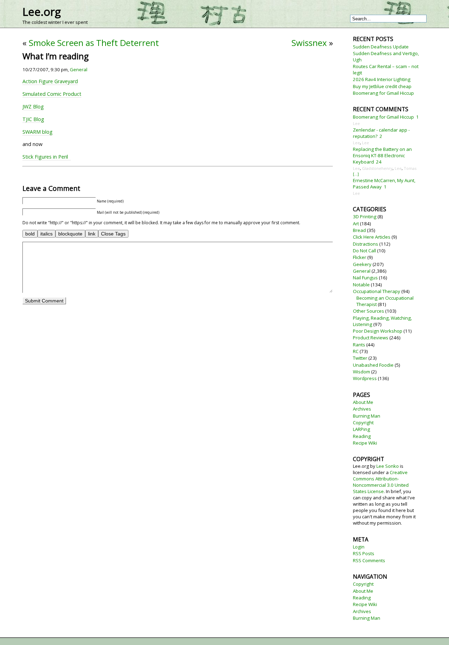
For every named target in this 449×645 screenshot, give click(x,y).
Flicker (359, 257)
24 (379, 162)
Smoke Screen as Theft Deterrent (94, 42)
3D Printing (364, 216)
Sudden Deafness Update (381, 47)
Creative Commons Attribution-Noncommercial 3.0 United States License (381, 481)
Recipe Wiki (365, 443)
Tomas (410, 168)
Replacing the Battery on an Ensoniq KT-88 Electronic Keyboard (382, 155)
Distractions (365, 244)
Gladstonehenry (377, 168)
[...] (356, 174)
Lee (356, 123)
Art (356, 223)
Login (358, 547)
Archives (362, 409)
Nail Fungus (365, 277)
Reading (362, 436)
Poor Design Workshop (377, 331)
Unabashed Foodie (373, 365)
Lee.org (41, 11)
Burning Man (366, 416)
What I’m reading (55, 56)
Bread (359, 230)
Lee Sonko (387, 466)
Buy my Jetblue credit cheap (382, 86)
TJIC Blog (33, 119)
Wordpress (365, 378)
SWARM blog (37, 131)
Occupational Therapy (376, 291)
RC (355, 351)
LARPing (361, 429)
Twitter (360, 358)
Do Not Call (364, 250)
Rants (359, 344)
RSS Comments (369, 560)
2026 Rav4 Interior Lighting (381, 79)
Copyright (363, 422)
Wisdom (361, 371)
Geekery (362, 264)
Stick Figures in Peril (46, 156)
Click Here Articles (371, 237)
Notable (361, 284)
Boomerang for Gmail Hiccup (383, 93)
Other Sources (368, 311)
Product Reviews (370, 337)
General (78, 69)
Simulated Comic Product (51, 94)
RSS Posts (363, 553)
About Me (363, 402)
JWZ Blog (33, 106)
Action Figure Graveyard (50, 81)
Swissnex (309, 42)
